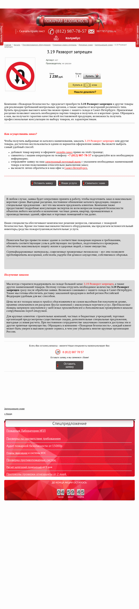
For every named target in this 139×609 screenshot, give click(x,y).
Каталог (17, 45)
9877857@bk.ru (106, 31)
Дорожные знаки (86, 45)
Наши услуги (69, 183)
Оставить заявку (43, 183)
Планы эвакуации (16, 453)
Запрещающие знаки (104, 45)
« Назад (8, 414)
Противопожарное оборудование (36, 45)
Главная (7, 45)
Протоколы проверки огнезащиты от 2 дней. (36, 474)
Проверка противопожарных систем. (31, 460)
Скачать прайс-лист (32, 31)
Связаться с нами (95, 183)
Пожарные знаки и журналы (65, 45)
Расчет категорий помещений (24, 467)
